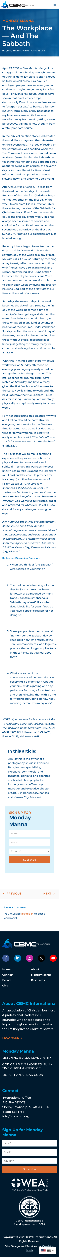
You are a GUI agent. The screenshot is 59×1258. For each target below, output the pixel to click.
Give (5, 985)
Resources (38, 980)
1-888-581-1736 (13, 1111)
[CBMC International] (18, 4)
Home (6, 969)
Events (6, 980)
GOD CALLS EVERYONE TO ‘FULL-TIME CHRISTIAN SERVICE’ (27, 1066)
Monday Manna (41, 974)
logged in (27, 913)
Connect (7, 974)
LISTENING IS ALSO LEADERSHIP (26, 1057)
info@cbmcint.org (15, 1116)
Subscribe (29, 859)
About (35, 969)
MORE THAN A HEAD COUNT (23, 1075)
